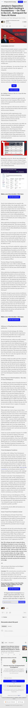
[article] (14, 650)
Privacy (16, 697)
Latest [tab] (6, 642)
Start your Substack (10, 702)
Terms (20, 697)
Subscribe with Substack (15, 686)
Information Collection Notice (16, 690)
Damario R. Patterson (10, 20)
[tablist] (6, 626)
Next (24, 617)
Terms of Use (20, 689)
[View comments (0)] (7, 26)
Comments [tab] (4, 626)
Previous (5, 617)
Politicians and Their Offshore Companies (10, 651)
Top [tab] (2, 642)
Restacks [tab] (10, 626)
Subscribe (20, 1)
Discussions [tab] (11, 642)
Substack (8, 705)
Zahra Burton (11, 652)
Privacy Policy (14, 691)
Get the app (20, 702)
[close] (24, 660)
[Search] (25, 642)
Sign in (25, 1)
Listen (25, 21)
